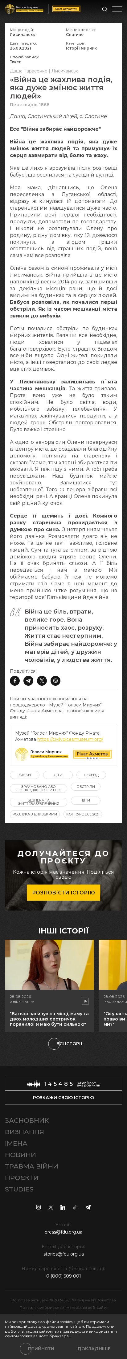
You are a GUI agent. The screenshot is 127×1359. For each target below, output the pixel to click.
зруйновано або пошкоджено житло (38, 788)
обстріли (85, 786)
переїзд (91, 775)
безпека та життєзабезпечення (38, 802)
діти (58, 775)
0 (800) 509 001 (63, 1276)
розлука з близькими (35, 814)
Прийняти (41, 1349)
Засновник (27, 1120)
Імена (16, 1143)
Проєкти (22, 1178)
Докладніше (94, 1349)
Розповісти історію (63, 893)
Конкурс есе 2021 (82, 814)
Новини (20, 1155)
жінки (24, 775)
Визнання (24, 1132)
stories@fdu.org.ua (63, 1254)
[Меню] (117, 9)
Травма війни (31, 1166)
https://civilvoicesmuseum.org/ (70, 739)
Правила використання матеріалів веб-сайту (63, 1307)
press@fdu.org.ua (63, 1232)
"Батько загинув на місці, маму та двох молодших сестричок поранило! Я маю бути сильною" (49, 1019)
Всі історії (69, 1044)
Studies (19, 1189)
